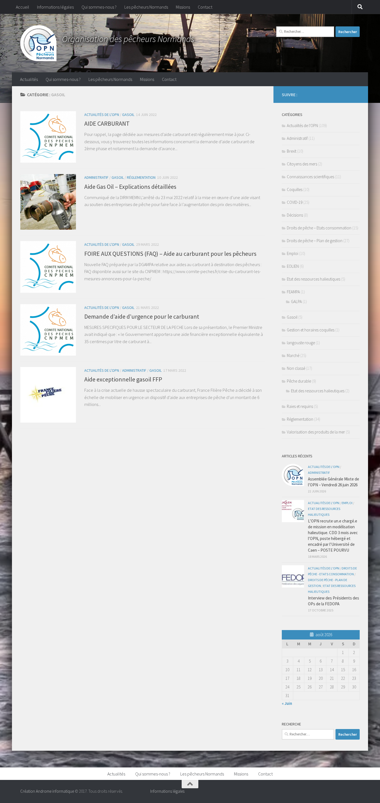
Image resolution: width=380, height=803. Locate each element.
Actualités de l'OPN (101, 114)
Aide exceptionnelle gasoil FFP (123, 379)
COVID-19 (294, 202)
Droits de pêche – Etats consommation (319, 228)
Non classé (296, 368)
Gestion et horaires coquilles (310, 330)
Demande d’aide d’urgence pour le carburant (141, 316)
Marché (293, 355)
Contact (205, 7)
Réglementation (141, 177)
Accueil (22, 7)
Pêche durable (299, 381)
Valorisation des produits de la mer (316, 432)
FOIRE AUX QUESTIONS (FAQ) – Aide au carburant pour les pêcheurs (170, 253)
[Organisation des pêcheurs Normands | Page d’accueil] (38, 43)
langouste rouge (301, 342)
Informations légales (55, 7)
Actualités (29, 79)
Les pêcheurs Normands (146, 7)
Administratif (96, 177)
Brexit (291, 151)
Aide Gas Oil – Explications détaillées (130, 186)
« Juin (287, 703)
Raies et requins (300, 406)
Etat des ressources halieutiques (313, 279)
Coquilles (294, 189)
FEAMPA (293, 291)
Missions (183, 7)
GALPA (296, 301)
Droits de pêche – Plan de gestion (314, 240)
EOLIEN (293, 266)
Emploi (292, 253)
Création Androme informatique (47, 791)
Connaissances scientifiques (310, 176)
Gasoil (128, 114)
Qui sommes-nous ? (99, 7)
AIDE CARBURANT (107, 123)
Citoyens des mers (302, 164)
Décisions (295, 215)
